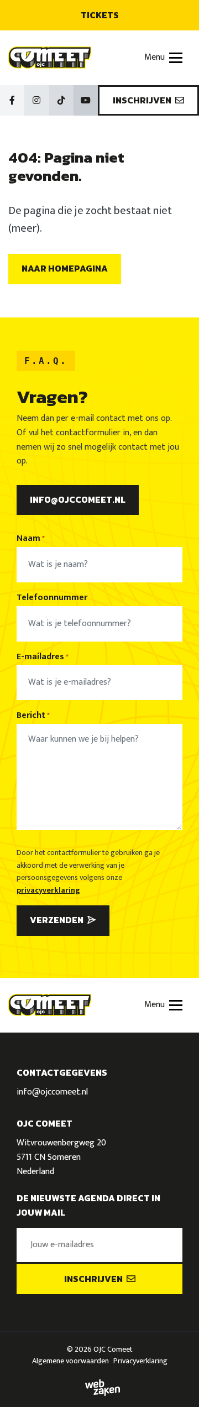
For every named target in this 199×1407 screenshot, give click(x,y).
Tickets (100, 15)
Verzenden (57, 919)
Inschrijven (143, 100)
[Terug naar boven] (177, 1385)
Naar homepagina (65, 268)
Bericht (33, 715)
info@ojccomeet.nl (77, 499)
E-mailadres (43, 657)
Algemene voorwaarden (70, 1360)
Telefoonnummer (52, 598)
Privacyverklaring (140, 1360)
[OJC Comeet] (49, 57)
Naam (31, 538)
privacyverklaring (48, 890)
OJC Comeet (113, 1349)
